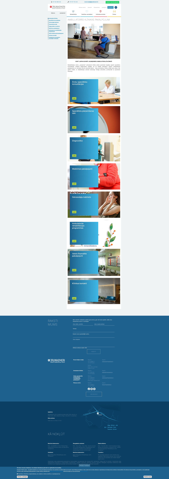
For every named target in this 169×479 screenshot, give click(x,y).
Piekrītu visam (147, 476)
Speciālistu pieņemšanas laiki (83, 112)
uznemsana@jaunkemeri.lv (107, 377)
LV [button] (116, 7)
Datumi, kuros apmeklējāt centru (81, 334)
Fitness (114, 14)
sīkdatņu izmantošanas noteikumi (56, 471)
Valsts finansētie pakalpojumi (79, 255)
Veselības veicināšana (86, 14)
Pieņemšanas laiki (53, 24)
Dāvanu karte (82, 7)
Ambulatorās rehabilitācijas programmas (55, 31)
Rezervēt (110, 7)
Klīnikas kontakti (53, 35)
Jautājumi (104, 7)
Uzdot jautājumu (111, 2)
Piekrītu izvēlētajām (22, 476)
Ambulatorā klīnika (100, 14)
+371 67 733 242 (73, 2)
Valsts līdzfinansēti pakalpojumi (56, 33)
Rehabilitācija (73, 14)
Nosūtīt (93, 351)
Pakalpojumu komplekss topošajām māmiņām (54, 38)
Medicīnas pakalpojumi (54, 28)
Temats (74, 328)
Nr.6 (49, 454)
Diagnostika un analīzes (54, 26)
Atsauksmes (97, 7)
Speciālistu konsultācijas (54, 20)
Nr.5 (74, 454)
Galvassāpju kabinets (54, 22)
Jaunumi (90, 7)
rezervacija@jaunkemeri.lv (91, 2)
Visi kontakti (94, 394)
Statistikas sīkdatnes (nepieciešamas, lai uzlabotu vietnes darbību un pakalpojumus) (39, 474)
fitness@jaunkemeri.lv (106, 384)
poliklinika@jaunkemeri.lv (107, 372)
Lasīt (74, 98)
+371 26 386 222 (56, 2)
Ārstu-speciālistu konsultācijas (79, 83)
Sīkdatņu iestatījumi (85, 465)
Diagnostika (77, 141)
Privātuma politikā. (83, 471)
